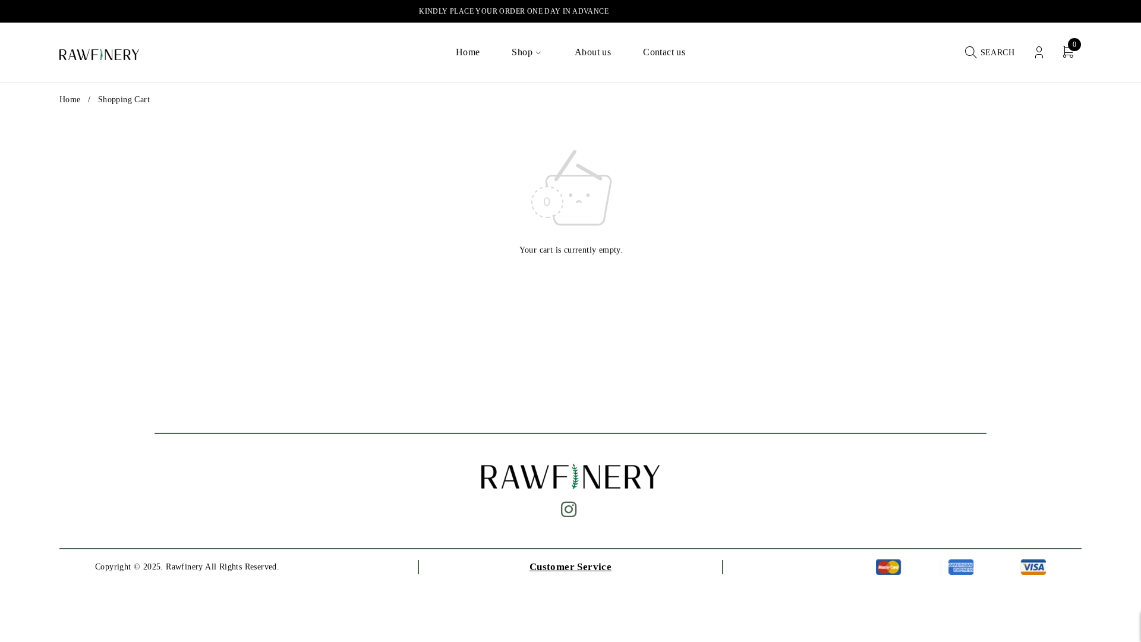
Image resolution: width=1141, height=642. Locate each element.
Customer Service (570, 566)
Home (70, 99)
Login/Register (1039, 52)
